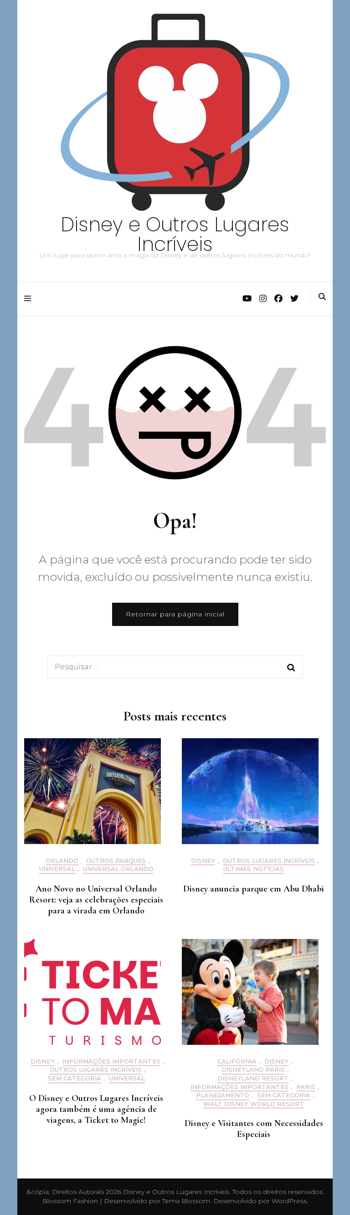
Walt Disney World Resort (253, 1103)
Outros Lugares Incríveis (269, 860)
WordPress (289, 1201)
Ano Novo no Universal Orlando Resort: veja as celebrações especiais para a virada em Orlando (96, 899)
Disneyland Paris (253, 1069)
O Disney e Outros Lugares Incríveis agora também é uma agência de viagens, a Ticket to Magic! (96, 1109)
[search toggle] (322, 297)
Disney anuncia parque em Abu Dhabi (253, 888)
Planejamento (222, 1095)
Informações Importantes (111, 1061)
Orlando (62, 860)
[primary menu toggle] (30, 298)
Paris (305, 1087)
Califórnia (237, 1061)
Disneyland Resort (252, 1078)
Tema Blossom (185, 1201)
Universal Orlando (118, 869)
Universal (57, 869)
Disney (203, 860)
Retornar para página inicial (175, 614)
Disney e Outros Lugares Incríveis (175, 234)
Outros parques (116, 860)
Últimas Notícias (253, 869)
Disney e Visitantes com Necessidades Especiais (254, 1129)
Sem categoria (74, 1078)
